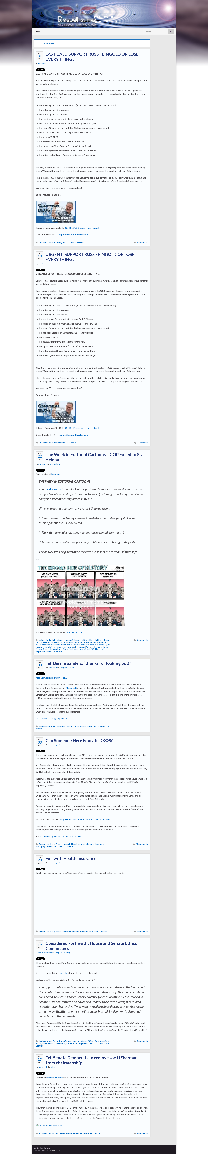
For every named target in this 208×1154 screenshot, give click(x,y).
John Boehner (89, 642)
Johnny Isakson (80, 1041)
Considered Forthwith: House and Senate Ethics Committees (91, 946)
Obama (88, 726)
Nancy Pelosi (73, 644)
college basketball (47, 640)
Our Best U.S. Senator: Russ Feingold (82, 227)
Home (37, 31)
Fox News (84, 640)
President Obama (54, 846)
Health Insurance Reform (82, 844)
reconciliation (49, 647)
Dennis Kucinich (63, 844)
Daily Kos (56, 474)
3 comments (142, 242)
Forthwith (57, 1041)
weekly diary (53, 489)
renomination (99, 726)
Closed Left (71, 688)
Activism (43, 1133)
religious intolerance (65, 647)
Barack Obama (55, 464)
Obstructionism (86, 644)
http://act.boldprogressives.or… (51, 677)
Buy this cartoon (74, 632)
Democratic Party (71, 640)
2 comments (142, 1041)
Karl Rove (101, 642)
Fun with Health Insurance (71, 858)
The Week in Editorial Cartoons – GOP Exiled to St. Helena (94, 457)
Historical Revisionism (53, 642)
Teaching (66, 953)
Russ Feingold (58, 242)
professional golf (102, 644)
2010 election (45, 242)
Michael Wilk (53, 668)
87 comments (142, 844)
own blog (63, 973)
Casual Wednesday (45, 953)
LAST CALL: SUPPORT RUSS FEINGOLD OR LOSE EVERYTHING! (92, 56)
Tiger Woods (84, 649)
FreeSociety (42, 64)
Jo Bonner (67, 1041)
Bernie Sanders (59, 726)
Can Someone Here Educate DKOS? (79, 740)
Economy (71, 668)
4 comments (142, 442)
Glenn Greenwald (54, 1077)
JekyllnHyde (43, 464)
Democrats (60, 1133)
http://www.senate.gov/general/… (52, 718)
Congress (63, 668)
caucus (51, 1133)
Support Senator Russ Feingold (73, 234)
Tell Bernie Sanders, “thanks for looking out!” (88, 663)
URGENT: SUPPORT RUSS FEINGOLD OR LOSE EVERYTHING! (90, 257)
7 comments (142, 1133)
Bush (69, 726)
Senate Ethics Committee (53, 1043)
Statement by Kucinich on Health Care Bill (60, 836)
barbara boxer (45, 1041)
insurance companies (73, 642)
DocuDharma (104, 16)
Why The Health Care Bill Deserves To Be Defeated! (85, 819)
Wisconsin (81, 242)
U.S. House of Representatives (80, 1043)
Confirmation (79, 726)
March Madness (43, 644)
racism (39, 647)
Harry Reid (94, 640)
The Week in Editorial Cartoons (63, 649)
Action (52, 1067)
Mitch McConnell (58, 644)
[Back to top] (201, 1147)
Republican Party (82, 647)
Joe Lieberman (72, 1133)
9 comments (142, 640)
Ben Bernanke (45, 726)
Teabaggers (96, 647)
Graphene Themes (53, 1150)
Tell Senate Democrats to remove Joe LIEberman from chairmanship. (92, 1060)
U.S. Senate (71, 242)
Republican (84, 1133)
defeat (59, 640)
